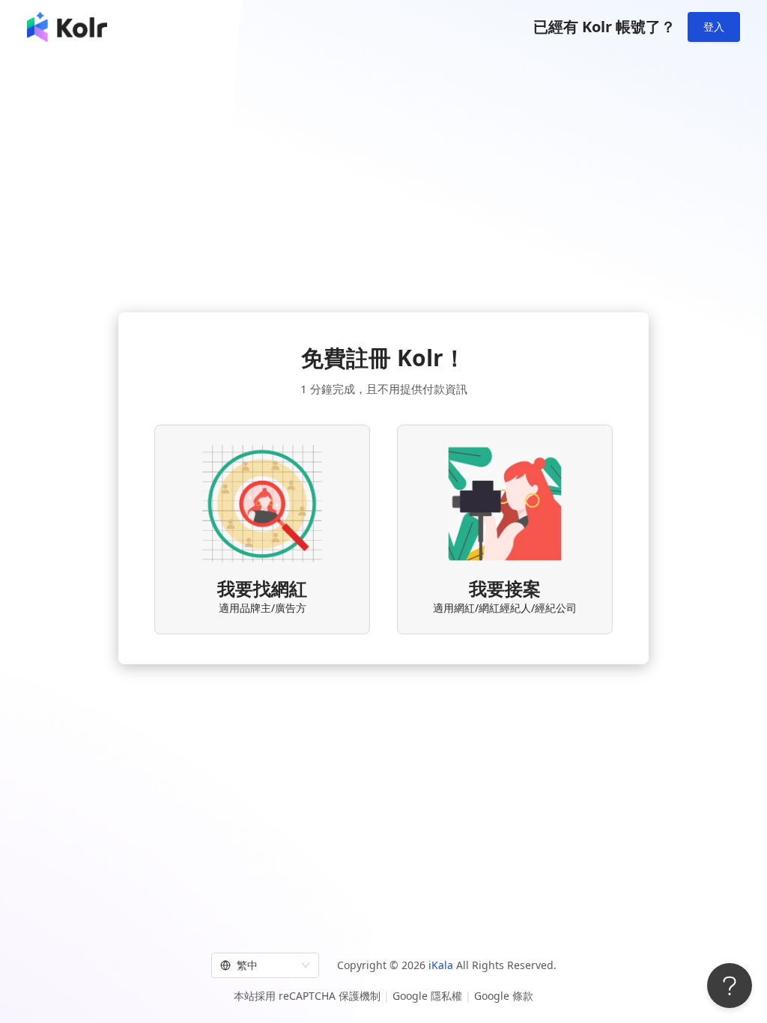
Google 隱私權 (427, 996)
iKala (440, 965)
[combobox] (258, 965)
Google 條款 (503, 996)
